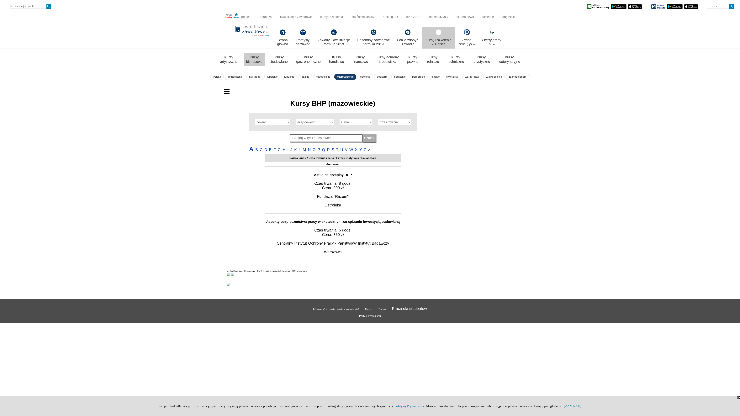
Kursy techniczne (455, 59)
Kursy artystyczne (229, 59)
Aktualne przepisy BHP (333, 175)
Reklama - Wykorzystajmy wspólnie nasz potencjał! (336, 309)
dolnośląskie (235, 76)
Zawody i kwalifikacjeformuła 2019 (334, 42)
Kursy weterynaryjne (509, 59)
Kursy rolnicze (433, 59)
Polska (217, 76)
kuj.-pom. (255, 76)
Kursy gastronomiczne (308, 59)
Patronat (382, 309)
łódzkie (305, 76)
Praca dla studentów (409, 308)
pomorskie (418, 76)
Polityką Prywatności (409, 406)
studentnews (465, 16)
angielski (508, 16)
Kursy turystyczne (481, 59)
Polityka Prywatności (370, 316)
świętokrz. (452, 76)
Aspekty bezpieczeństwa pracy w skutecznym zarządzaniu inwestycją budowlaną (333, 222)
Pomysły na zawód (302, 42)
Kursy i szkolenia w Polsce (439, 42)
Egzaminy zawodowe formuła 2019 (373, 42)
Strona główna (282, 42)
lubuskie (289, 76)
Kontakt (368, 309)
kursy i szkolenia (331, 16)
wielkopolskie (494, 76)
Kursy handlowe (336, 59)
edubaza (266, 16)
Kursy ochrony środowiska (388, 59)
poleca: (245, 16)
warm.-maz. (472, 76)
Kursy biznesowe (254, 59)
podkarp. (382, 76)
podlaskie (400, 76)
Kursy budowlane (279, 59)
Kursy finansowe (360, 59)
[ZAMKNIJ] (572, 406)
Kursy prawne (413, 59)
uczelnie (488, 16)
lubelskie (272, 76)
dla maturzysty (438, 16)
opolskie (365, 76)
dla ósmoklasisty (363, 16)
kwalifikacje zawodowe (296, 16)
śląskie (435, 76)
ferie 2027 (413, 16)
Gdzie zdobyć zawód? (407, 42)
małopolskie (323, 76)
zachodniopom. (518, 76)
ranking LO (390, 16)
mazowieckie (345, 76)
